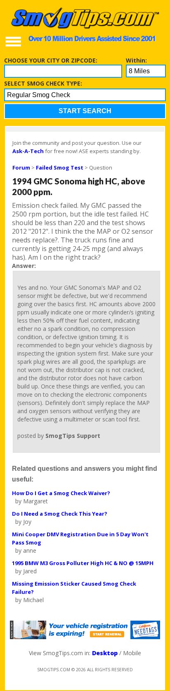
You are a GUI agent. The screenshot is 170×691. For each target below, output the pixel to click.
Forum (21, 167)
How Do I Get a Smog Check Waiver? (61, 493)
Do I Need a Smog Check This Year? (59, 513)
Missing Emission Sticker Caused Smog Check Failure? (74, 588)
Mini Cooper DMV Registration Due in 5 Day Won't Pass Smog (80, 538)
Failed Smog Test (59, 167)
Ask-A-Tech (28, 151)
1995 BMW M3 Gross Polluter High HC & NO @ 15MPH (82, 563)
